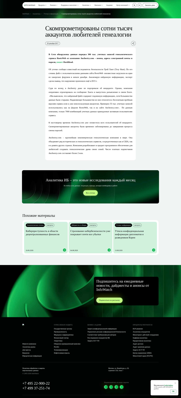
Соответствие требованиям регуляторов (101, 335)
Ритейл (56, 347)
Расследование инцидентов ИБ (98, 338)
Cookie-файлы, (168, 385)
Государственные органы (63, 329)
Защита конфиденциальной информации (102, 329)
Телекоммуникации (61, 350)
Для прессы (26, 350)
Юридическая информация (32, 356)
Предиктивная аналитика (142, 341)
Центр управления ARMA (142, 353)
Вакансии (25, 353)
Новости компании (29, 344)
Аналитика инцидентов (141, 332)
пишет (60, 62)
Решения (53, 5)
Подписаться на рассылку (109, 300)
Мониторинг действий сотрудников (146, 335)
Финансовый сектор (61, 338)
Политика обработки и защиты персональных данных (33, 369)
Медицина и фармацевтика (63, 335)
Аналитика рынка (28, 347)
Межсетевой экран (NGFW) (143, 356)
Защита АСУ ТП (93, 341)
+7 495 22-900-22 (36, 383)
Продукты (41, 5)
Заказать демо (150, 5)
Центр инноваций (122, 5)
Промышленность (60, 332)
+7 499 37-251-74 (36, 388)
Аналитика (85, 5)
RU (139, 5)
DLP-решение (138, 329)
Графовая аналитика (140, 338)
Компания (98, 5)
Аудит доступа (138, 344)
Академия (109, 5)
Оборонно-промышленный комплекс (67, 344)
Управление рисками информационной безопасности (106, 332)
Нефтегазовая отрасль (62, 353)
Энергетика (58, 341)
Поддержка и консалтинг (69, 5)
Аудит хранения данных (141, 347)
